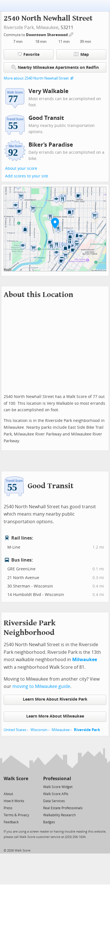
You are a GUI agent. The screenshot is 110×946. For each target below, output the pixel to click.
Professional (57, 778)
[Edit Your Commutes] (71, 34)
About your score (21, 168)
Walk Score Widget (57, 787)
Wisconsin (38, 730)
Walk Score (16, 778)
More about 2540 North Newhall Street (36, 78)
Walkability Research (59, 815)
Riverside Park (87, 730)
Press (8, 808)
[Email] (24, 786)
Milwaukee (47, 27)
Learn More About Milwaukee (55, 716)
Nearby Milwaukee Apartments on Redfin (58, 67)
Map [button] (84, 54)
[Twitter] (7, 786)
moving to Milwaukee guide (41, 686)
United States (15, 730)
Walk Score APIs (55, 794)
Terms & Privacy (16, 815)
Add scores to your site (26, 176)
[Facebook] (15, 786)
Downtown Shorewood (47, 35)
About (8, 794)
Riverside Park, (19, 27)
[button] (55, 223)
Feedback (11, 822)
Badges (49, 822)
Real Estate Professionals (63, 808)
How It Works (14, 801)
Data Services (54, 801)
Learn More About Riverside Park (55, 699)
